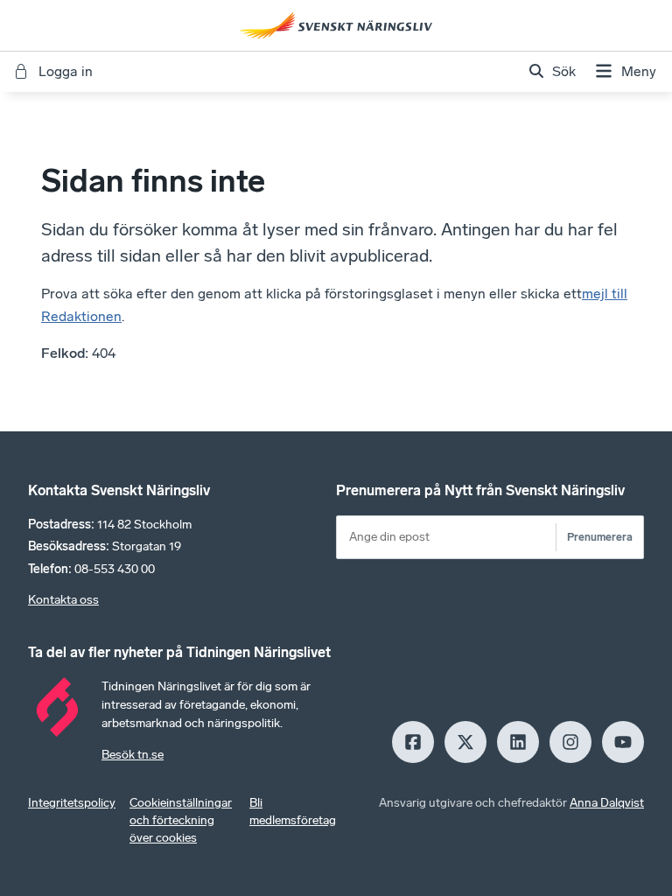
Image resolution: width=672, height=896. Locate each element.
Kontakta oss (63, 599)
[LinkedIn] (518, 742)
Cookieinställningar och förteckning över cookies (181, 820)
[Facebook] (413, 742)
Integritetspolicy (72, 802)
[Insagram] (571, 742)
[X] (465, 742)
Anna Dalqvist (607, 802)
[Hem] (336, 25)
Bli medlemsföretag (292, 811)
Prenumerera (600, 536)
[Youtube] (623, 742)
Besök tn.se (133, 754)
